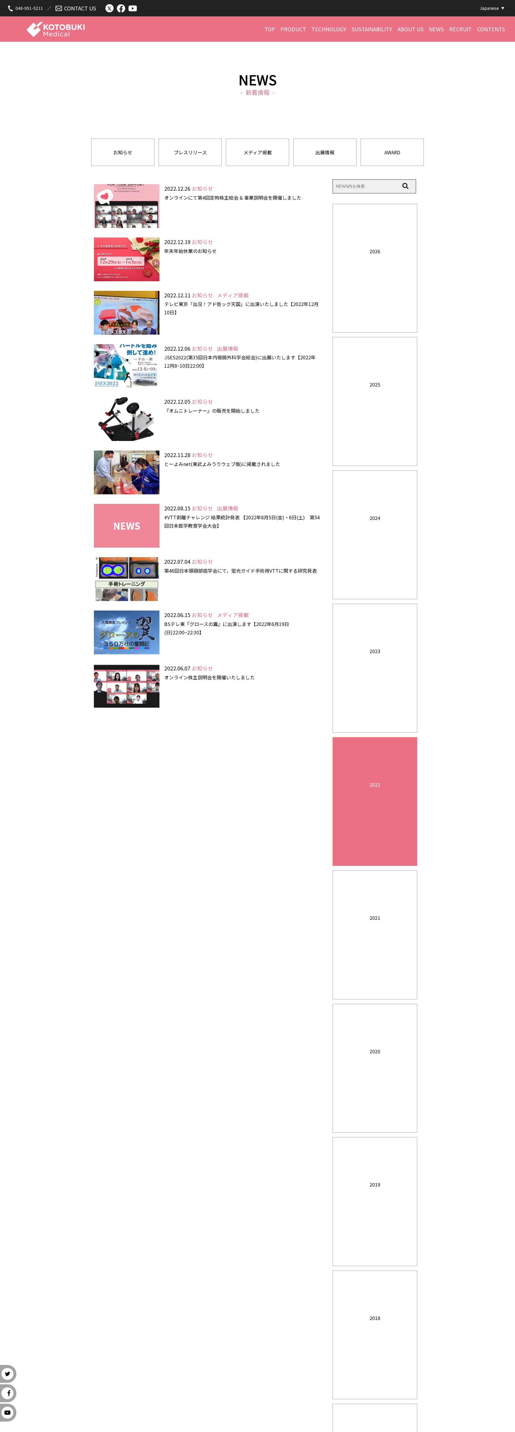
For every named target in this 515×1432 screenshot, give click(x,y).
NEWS (436, 29)
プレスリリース (190, 152)
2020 (375, 1051)
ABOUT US (411, 29)
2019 (375, 1184)
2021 (375, 917)
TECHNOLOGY (328, 29)
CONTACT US (80, 8)
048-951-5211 (29, 8)
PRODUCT (293, 29)
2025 (375, 384)
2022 (375, 784)
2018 (375, 1317)
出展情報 (324, 152)
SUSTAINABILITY (372, 29)
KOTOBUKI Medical (55, 26)
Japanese (489, 8)
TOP (269, 29)
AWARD (392, 152)
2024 (375, 517)
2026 (375, 251)
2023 (375, 651)
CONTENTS (491, 29)
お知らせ (122, 152)
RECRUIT (460, 29)
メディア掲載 (257, 152)
